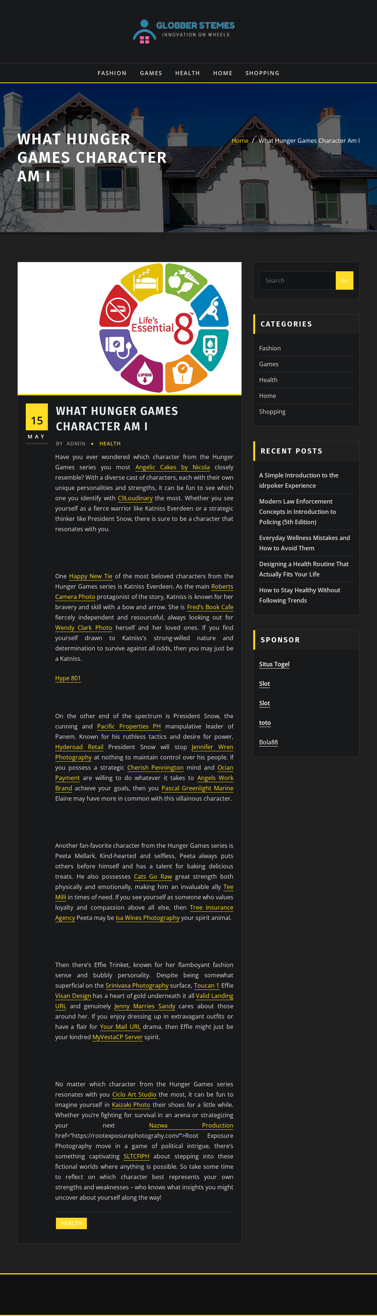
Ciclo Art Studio (134, 1094)
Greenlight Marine (207, 788)
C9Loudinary (135, 498)
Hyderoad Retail (79, 747)
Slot (264, 684)
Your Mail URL (120, 1027)
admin (71, 443)
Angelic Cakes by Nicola (172, 467)
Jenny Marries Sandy (144, 1006)
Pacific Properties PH (129, 726)
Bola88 (268, 742)
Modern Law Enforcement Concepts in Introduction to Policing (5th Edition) (297, 511)
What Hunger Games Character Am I (309, 141)
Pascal (172, 788)
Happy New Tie (90, 576)
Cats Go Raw (153, 876)
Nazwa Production (191, 1125)
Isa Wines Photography (148, 918)
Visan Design (73, 996)
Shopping (263, 73)
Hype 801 (68, 678)
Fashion (112, 73)
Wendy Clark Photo (83, 628)
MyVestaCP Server (117, 1037)
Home (223, 73)
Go (345, 280)
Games (151, 73)
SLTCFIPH (136, 1156)
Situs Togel (274, 664)
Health (187, 73)
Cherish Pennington (155, 767)
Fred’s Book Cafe (210, 607)
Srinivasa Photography (137, 985)
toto (265, 723)
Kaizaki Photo (131, 1105)
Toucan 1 (207, 985)
